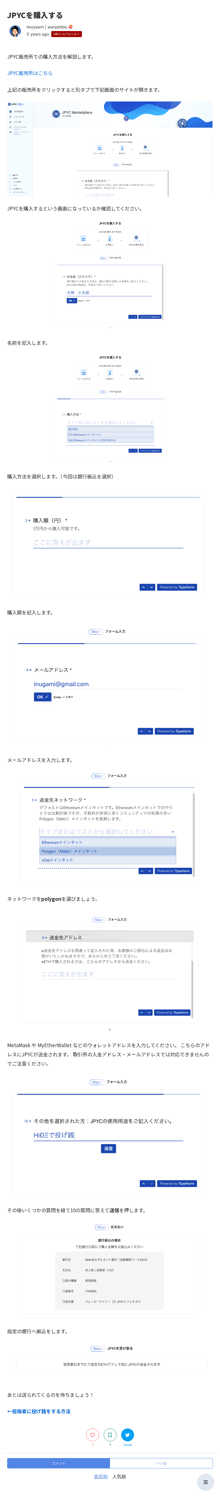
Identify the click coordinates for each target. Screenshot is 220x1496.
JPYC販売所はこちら (30, 72)
